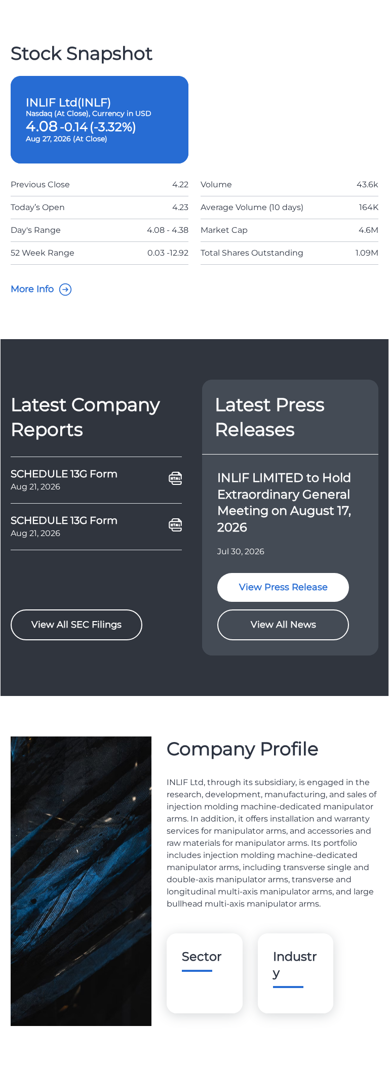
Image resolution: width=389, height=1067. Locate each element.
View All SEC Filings (76, 624)
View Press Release (283, 587)
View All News (283, 624)
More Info (32, 289)
